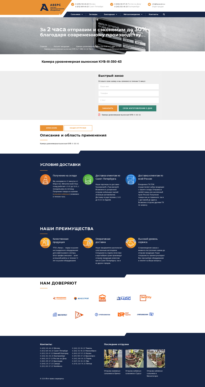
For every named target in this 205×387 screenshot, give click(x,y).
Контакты (153, 14)
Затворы (93, 14)
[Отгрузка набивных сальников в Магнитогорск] (156, 359)
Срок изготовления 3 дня (137, 108)
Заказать (107, 108)
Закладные (109, 14)
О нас (61, 14)
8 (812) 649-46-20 (82, 6)
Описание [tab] (51, 128)
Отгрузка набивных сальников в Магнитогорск (155, 374)
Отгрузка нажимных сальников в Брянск (112, 372)
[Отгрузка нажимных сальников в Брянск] (113, 359)
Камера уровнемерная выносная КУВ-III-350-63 (121, 115)
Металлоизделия (132, 14)
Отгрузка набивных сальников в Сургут (133, 372)
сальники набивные (61, 194)
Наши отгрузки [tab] (78, 128)
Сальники (75, 14)
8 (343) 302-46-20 (121, 6)
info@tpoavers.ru (158, 4)
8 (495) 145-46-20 (82, 4)
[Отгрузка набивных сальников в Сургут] (134, 359)
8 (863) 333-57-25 (120, 4)
